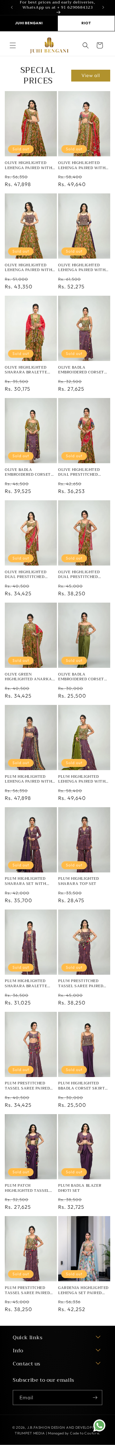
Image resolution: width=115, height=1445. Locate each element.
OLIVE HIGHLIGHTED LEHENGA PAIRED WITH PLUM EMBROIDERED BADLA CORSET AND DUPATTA (81, 268)
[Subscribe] (95, 1397)
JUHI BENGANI (29, 23)
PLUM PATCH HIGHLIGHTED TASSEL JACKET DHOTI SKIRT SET (31, 1188)
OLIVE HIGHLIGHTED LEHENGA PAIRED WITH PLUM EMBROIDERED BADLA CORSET (28, 268)
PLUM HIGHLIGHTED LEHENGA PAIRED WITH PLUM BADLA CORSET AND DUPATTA (81, 779)
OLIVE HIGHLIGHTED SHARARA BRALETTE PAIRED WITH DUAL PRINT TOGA (26, 370)
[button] (13, 45)
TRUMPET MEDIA (30, 1433)
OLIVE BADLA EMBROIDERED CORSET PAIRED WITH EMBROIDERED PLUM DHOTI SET (81, 370)
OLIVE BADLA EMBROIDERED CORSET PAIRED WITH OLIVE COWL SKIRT (81, 677)
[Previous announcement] (12, 7)
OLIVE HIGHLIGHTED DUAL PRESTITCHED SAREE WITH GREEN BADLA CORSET (79, 575)
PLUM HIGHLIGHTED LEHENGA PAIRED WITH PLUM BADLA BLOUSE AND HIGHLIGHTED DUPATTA (28, 779)
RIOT (86, 23)
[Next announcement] (103, 7)
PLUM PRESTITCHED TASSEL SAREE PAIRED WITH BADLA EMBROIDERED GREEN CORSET (27, 1290)
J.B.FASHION (38, 1427)
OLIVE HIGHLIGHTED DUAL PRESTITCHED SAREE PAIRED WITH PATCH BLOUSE (79, 472)
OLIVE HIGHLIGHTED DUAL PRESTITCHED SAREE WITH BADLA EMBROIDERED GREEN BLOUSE (26, 575)
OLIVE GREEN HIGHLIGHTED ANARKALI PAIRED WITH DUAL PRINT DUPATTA (30, 677)
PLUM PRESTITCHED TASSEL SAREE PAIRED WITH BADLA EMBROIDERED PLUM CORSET (80, 983)
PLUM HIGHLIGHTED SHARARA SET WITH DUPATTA (25, 881)
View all (90, 75)
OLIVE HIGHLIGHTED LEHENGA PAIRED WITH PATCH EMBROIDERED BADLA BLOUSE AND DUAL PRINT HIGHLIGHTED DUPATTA (82, 165)
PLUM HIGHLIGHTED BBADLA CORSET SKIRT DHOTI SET (81, 1086)
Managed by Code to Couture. (74, 1433)
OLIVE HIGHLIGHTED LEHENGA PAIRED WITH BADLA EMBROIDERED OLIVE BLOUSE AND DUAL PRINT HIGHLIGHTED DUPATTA (31, 165)
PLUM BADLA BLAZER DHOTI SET (79, 1188)
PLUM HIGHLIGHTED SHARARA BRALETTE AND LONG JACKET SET (28, 983)
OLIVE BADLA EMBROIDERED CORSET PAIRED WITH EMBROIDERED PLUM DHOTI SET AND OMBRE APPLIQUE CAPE (28, 472)
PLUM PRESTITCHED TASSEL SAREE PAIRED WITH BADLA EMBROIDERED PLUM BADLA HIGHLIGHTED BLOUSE (27, 1086)
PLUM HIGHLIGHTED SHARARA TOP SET (78, 881)
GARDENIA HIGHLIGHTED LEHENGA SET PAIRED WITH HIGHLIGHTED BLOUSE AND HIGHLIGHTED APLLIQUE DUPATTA (83, 1290)
